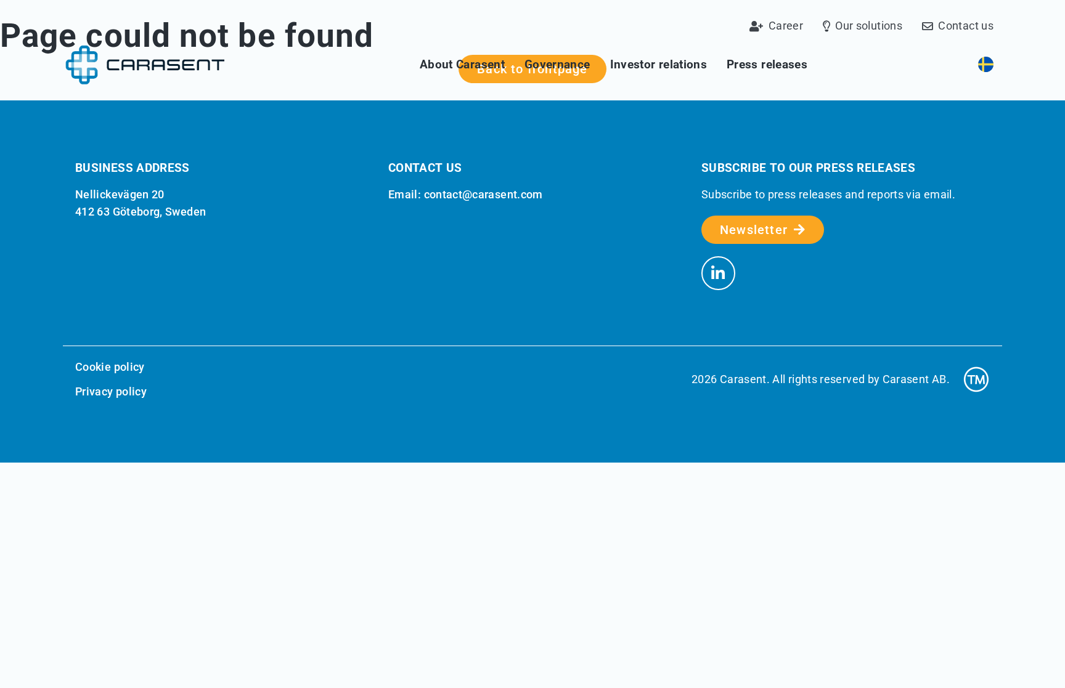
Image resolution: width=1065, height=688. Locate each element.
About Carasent (462, 64)
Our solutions (868, 26)
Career (786, 26)
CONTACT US (425, 168)
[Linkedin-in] (718, 273)
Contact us (966, 26)
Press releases (767, 64)
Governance (557, 64)
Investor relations (658, 64)
